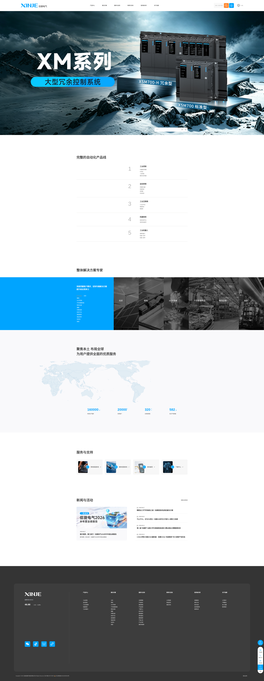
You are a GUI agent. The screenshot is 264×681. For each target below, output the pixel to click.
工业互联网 (86, 604)
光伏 (112, 600)
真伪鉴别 (141, 615)
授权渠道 (141, 604)
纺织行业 (113, 615)
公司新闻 (169, 600)
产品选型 (141, 606)
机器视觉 (85, 606)
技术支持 (141, 611)
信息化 (112, 622)
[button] (182, 129)
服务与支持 (117, 5)
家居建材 (113, 618)
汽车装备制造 (114, 606)
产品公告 (141, 620)
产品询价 (141, 602)
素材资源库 (141, 624)
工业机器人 (86, 609)
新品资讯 (169, 602)
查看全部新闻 (184, 500)
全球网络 (141, 600)
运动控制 (85, 602)
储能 (112, 611)
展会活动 (169, 604)
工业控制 (85, 600)
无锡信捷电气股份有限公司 (29, 675)
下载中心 (141, 609)
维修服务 (141, 613)
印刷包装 (113, 613)
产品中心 (92, 5)
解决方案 (104, 5)
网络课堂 (141, 618)
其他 (112, 624)
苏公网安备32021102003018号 (62, 675)
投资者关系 (144, 5)
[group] (132, 73)
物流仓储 (113, 609)
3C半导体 (113, 604)
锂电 (112, 602)
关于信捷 (156, 5)
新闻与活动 (130, 5)
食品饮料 (113, 620)
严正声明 (141, 622)
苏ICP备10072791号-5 (49, 675)
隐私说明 (245, 675)
